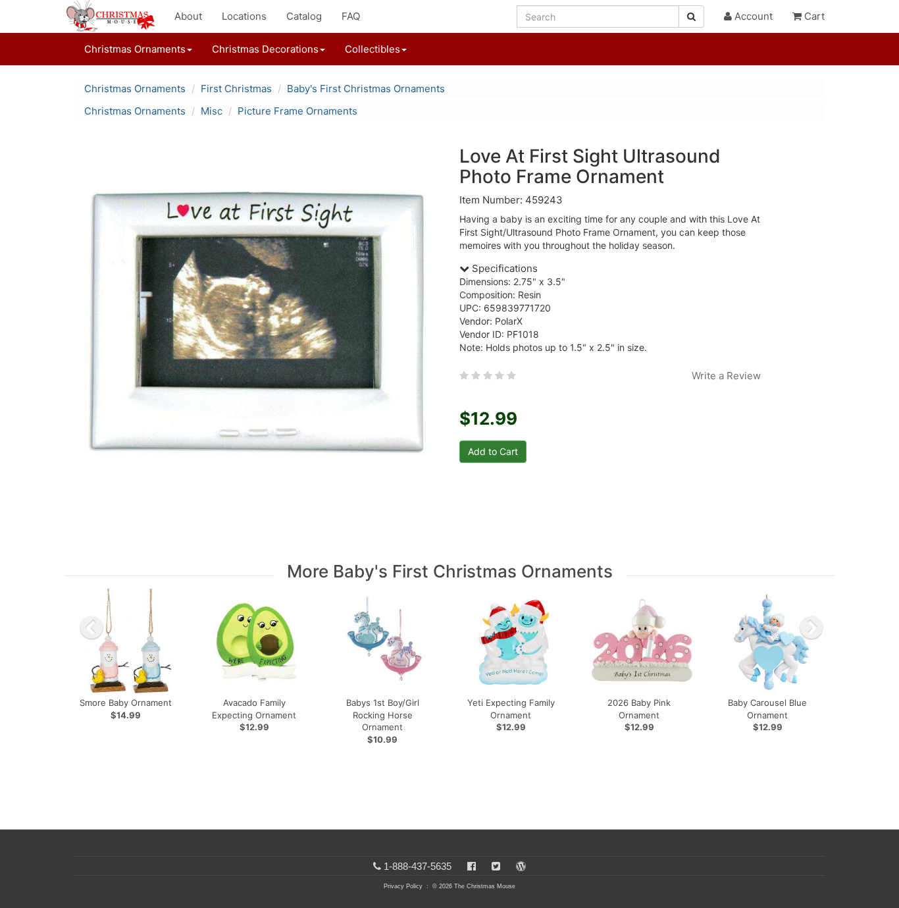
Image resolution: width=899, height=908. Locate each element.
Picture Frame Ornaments (297, 111)
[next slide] (811, 627)
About (188, 16)
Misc (211, 111)
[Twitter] (496, 866)
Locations (244, 16)
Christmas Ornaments (135, 88)
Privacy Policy (403, 886)
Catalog (304, 16)
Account (752, 16)
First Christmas (236, 88)
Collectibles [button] (372, 49)
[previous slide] (91, 627)
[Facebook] (471, 866)
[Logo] (114, 16)
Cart (813, 16)
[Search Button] (691, 16)
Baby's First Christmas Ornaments (366, 88)
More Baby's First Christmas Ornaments (450, 571)
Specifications (503, 268)
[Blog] (521, 866)
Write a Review (726, 375)
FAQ (351, 16)
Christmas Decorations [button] (265, 49)
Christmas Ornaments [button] (135, 49)
